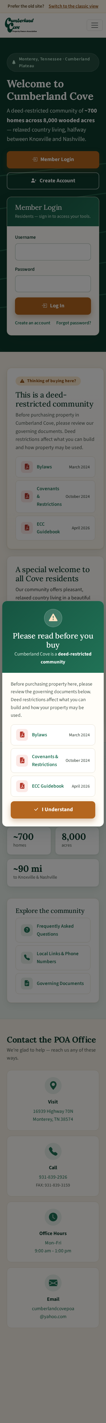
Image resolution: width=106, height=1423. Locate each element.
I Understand (57, 809)
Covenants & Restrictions (61, 760)
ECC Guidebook (61, 786)
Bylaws (61, 734)
